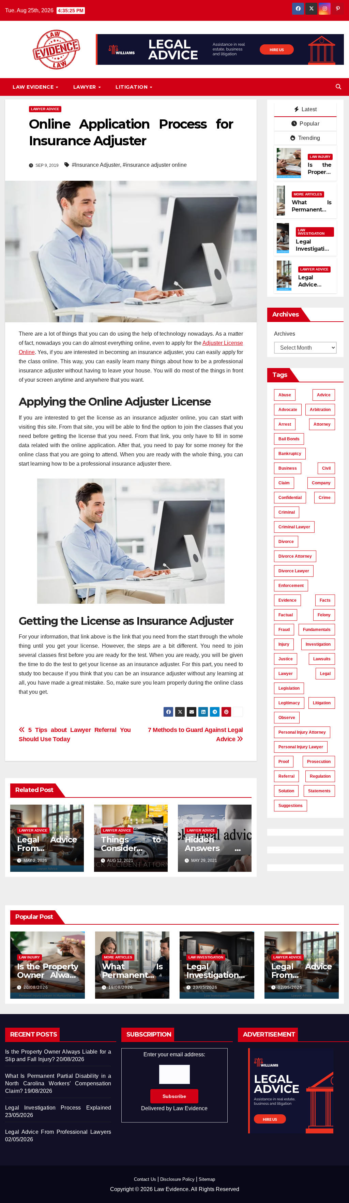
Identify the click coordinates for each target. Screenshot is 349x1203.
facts (325, 600)
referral (286, 776)
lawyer (285, 673)
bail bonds (289, 439)
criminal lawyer (294, 527)
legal (325, 673)
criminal (286, 512)
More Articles (308, 194)
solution (286, 791)
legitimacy (289, 703)
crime (325, 497)
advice (324, 395)
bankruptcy (289, 453)
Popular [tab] (308, 124)
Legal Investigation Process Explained (313, 252)
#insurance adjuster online (155, 165)
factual (285, 615)
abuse (284, 395)
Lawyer (85, 87)
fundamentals (317, 629)
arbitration (320, 409)
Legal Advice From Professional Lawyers (58, 1132)
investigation (318, 644)
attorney (322, 424)
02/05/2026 (290, 987)
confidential (290, 497)
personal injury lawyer (300, 747)
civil (326, 468)
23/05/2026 (205, 987)
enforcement (291, 585)
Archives (284, 334)
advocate (287, 409)
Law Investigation (311, 231)
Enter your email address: (174, 1081)
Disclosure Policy (177, 1179)
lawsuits (322, 659)
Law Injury (320, 157)
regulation (320, 776)
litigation (322, 703)
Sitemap (207, 1179)
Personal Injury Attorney (302, 732)
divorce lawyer (293, 571)
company (321, 483)
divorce (286, 541)
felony (324, 615)
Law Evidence (34, 87)
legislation (289, 688)
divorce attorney (295, 556)
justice (285, 659)
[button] (338, 87)
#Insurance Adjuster (96, 165)
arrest (284, 424)
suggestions (290, 805)
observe (286, 717)
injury (283, 644)
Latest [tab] (308, 109)
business (287, 468)
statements (319, 791)
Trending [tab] (308, 138)
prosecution (319, 761)
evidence (287, 600)
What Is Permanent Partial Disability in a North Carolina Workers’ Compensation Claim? (58, 1083)
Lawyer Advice (45, 109)
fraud (284, 629)
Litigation (132, 87)
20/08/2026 (36, 987)
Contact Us (145, 1179)
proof (283, 761)
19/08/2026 (120, 987)
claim (284, 483)
